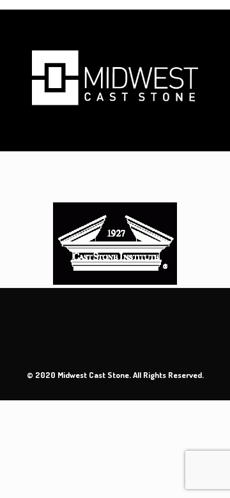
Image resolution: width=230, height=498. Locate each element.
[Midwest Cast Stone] (115, 80)
